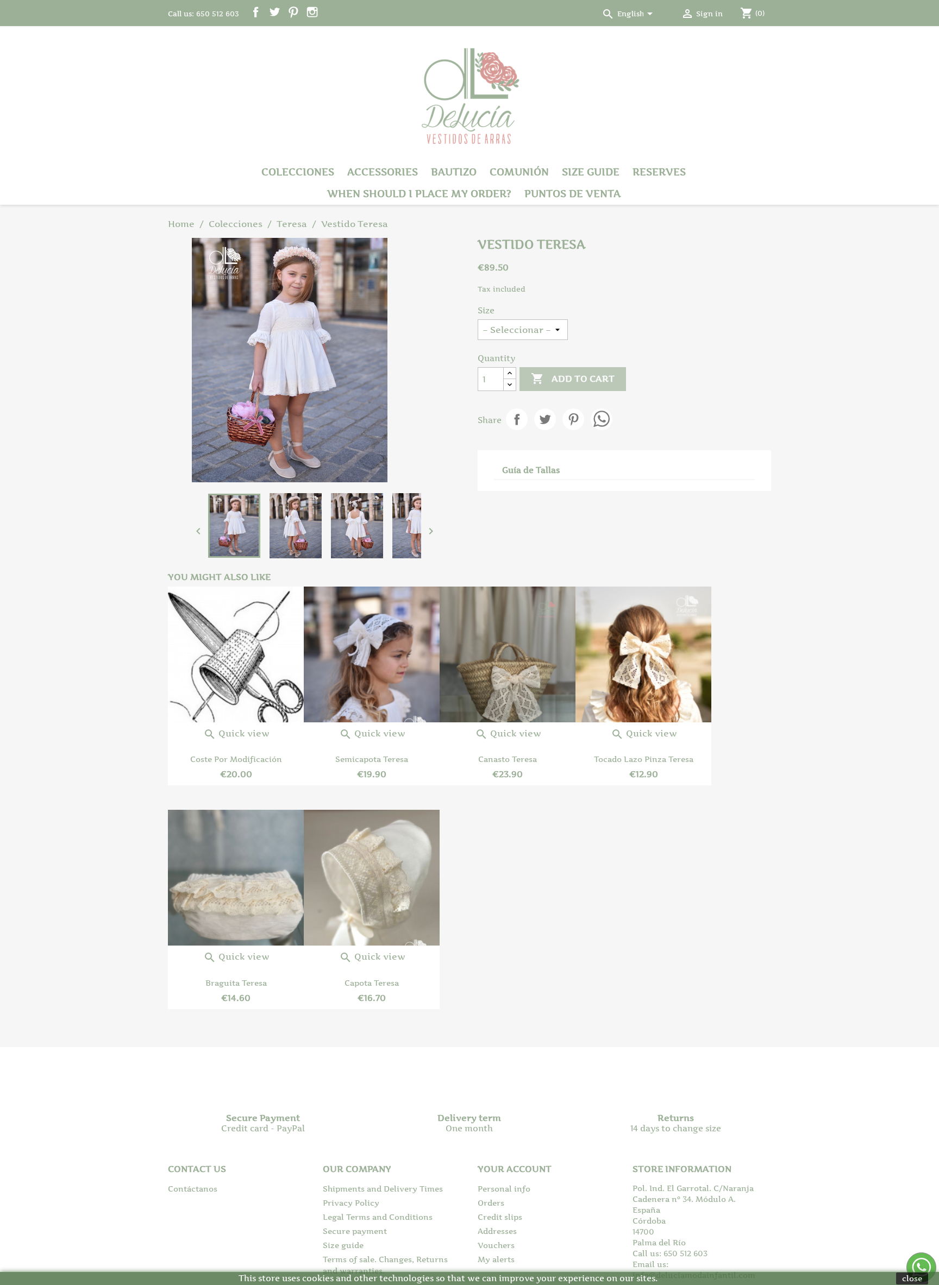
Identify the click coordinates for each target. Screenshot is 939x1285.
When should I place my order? (419, 193)
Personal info (504, 1188)
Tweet (545, 419)
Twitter (274, 12)
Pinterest (293, 12)
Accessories (382, 172)
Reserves (659, 172)
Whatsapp (601, 419)
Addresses (497, 1231)
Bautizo (454, 172)
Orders (491, 1202)
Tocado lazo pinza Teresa (643, 759)
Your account (515, 1168)
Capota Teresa (372, 982)
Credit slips (500, 1216)
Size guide (590, 172)
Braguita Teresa (236, 982)
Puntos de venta (572, 193)
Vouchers (496, 1245)
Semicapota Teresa (371, 759)
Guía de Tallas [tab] (531, 470)
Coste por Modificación (236, 759)
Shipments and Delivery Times (383, 1188)
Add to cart (573, 378)
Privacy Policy (351, 1202)
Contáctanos (192, 1188)
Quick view (236, 733)
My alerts (496, 1259)
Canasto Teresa (507, 759)
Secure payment (355, 1231)
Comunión (519, 172)
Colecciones (297, 172)
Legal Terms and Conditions (378, 1216)
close (912, 1278)
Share (517, 419)
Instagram (312, 12)
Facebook (255, 12)
